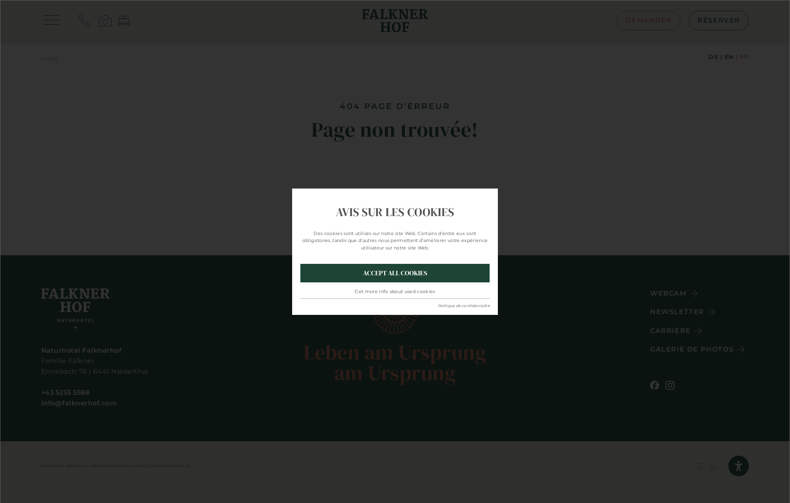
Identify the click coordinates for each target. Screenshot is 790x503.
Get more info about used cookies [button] (395, 291)
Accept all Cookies (395, 272)
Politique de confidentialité (464, 305)
